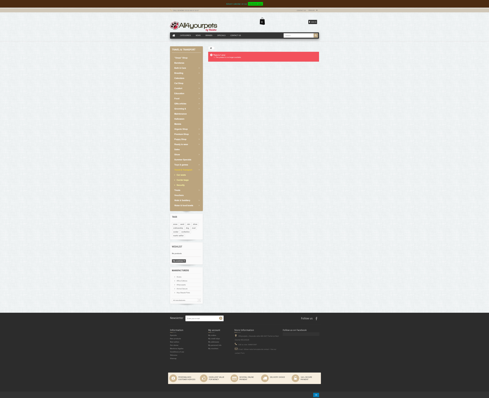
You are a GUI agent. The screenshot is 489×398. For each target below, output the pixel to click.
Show (177, 154)
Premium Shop (181, 134)
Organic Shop (181, 129)
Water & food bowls (183, 205)
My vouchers (213, 348)
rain (188, 224)
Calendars (179, 78)
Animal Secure (181, 288)
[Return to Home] (210, 48)
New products (175, 338)
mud (193, 228)
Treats (177, 190)
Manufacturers (180, 270)
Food (176, 98)
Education (179, 93)
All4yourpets (181, 284)
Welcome (173, 355)
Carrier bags (182, 179)
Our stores (174, 345)
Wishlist (177, 246)
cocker (175, 232)
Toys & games (181, 164)
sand (182, 224)
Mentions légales (176, 348)
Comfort (178, 88)
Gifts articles (180, 103)
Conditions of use (177, 352)
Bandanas (179, 62)
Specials (173, 335)
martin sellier (178, 235)
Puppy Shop (180, 139)
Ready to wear (181, 144)
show (195, 224)
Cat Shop (178, 83)
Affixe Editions (181, 281)
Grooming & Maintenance (180, 111)
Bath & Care (180, 67)
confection (185, 232)
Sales (177, 149)
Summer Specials (182, 159)
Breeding (178, 73)
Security (180, 185)
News (198, 35)
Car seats (181, 174)
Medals (177, 123)
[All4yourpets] (193, 26)
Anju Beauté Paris (183, 292)
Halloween (179, 118)
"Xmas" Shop (181, 57)
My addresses (213, 342)
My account (214, 330)
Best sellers (174, 342)
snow (175, 224)
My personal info (214, 345)
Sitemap (173, 358)
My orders (212, 335)
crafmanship (178, 228)
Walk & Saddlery (182, 200)
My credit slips (214, 338)
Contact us (301, 10)
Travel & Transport (183, 169)
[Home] (174, 35)
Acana (178, 277)
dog (187, 228)
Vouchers (179, 195)
